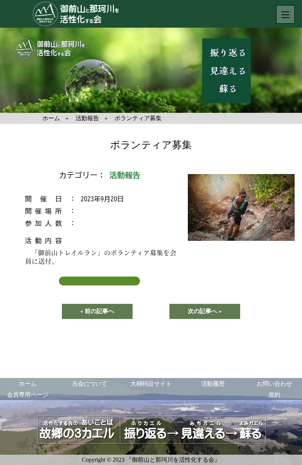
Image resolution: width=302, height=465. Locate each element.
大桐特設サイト (151, 384)
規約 (274, 395)
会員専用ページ (27, 395)
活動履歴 (213, 384)
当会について (89, 384)
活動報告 (124, 175)
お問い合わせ (274, 384)
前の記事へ (99, 311)
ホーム (27, 384)
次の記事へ (202, 311)
